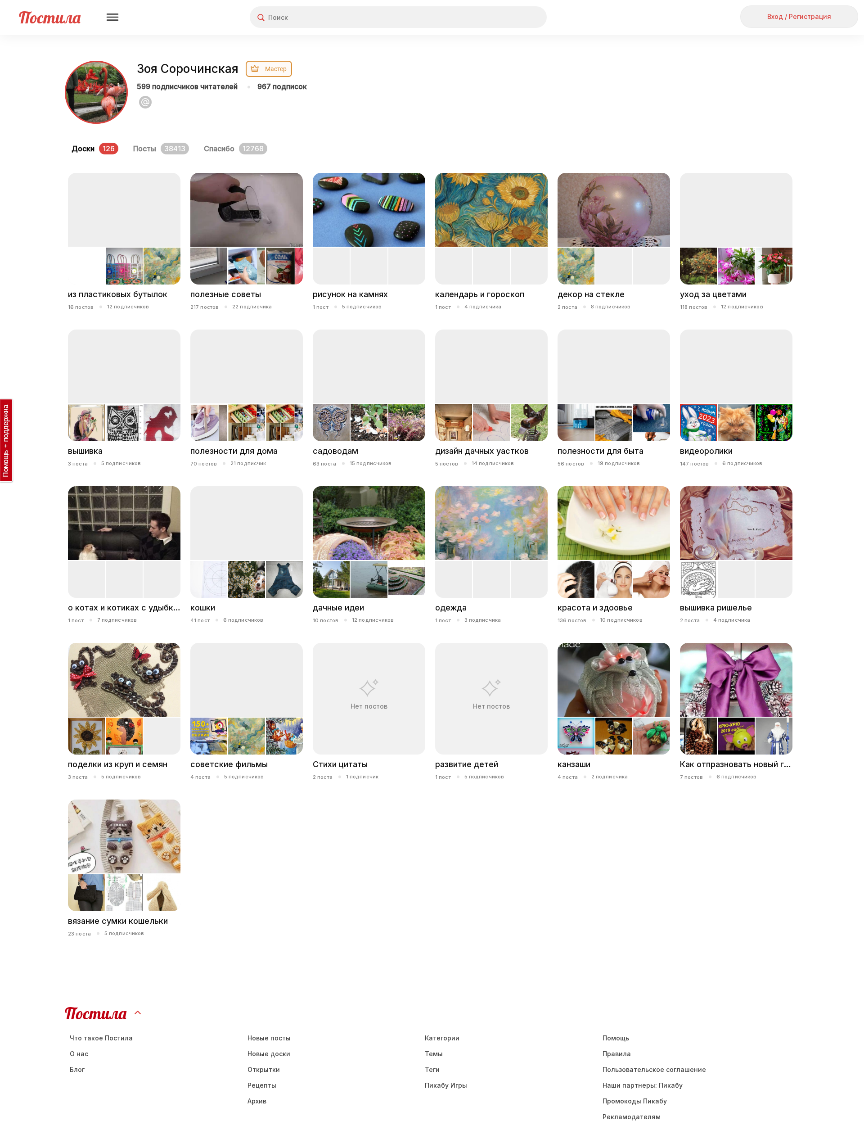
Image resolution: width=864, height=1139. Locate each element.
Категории (442, 1038)
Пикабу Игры (446, 1085)
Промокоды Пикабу (635, 1101)
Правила (617, 1054)
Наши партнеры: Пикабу (643, 1085)
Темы (434, 1054)
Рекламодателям (632, 1117)
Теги (432, 1069)
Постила (50, 17)
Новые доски (269, 1054)
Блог (77, 1069)
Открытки (264, 1069)
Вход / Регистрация (799, 16)
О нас (79, 1054)
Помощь (616, 1038)
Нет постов (369, 706)
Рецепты (262, 1085)
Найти (506, 17)
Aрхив (257, 1101)
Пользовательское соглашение (654, 1069)
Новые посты (269, 1038)
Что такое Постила (101, 1038)
